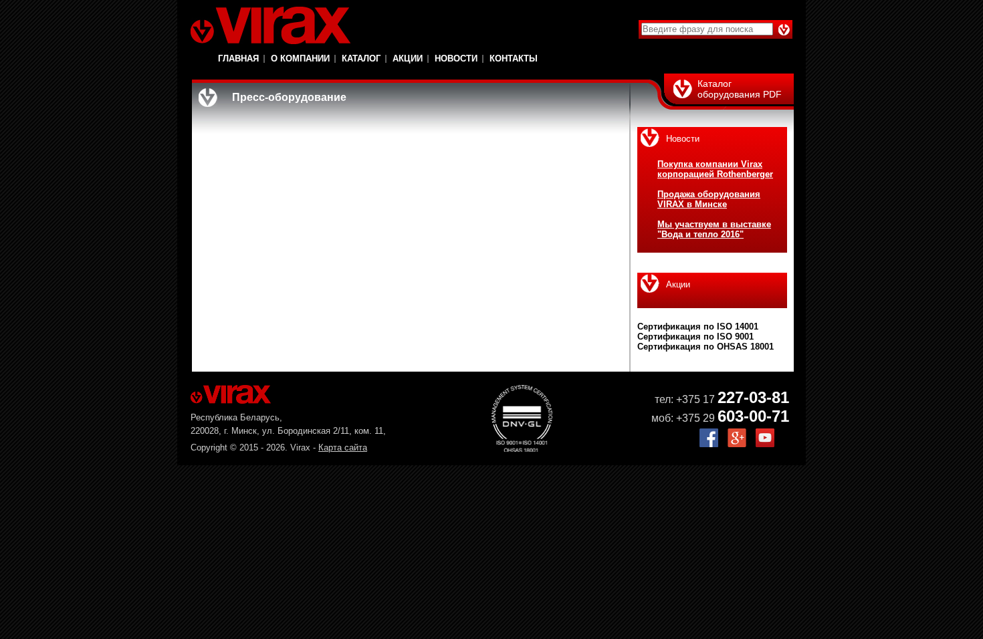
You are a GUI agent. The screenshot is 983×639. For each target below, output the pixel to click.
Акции (408, 58)
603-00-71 (753, 416)
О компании (300, 58)
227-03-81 (753, 397)
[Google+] (737, 444)
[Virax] (270, 25)
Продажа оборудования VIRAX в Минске (708, 199)
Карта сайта (342, 447)
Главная (238, 58)
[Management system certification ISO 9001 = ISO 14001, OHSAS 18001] (522, 449)
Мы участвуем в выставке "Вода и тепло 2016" (714, 229)
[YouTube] (765, 444)
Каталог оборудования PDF (739, 89)
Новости (456, 58)
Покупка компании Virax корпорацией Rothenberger (715, 169)
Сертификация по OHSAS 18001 (705, 347)
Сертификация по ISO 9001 (695, 337)
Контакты (513, 58)
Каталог (361, 58)
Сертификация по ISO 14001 (697, 327)
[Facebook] (708, 444)
